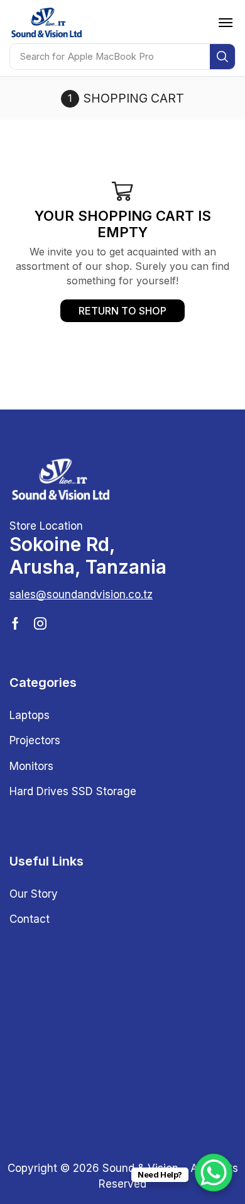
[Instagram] (40, 623)
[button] (225, 23)
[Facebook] (15, 623)
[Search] (222, 56)
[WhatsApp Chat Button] (213, 1172)
